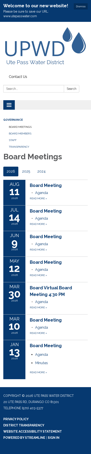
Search (71, 88)
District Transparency (23, 425)
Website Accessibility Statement (32, 431)
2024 (41, 171)
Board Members (20, 133)
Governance (13, 119)
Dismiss (80, 6)
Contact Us (18, 77)
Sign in (53, 437)
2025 (26, 171)
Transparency (19, 146)
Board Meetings (20, 126)
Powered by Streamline (24, 437)
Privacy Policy (16, 419)
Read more (38, 198)
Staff (13, 140)
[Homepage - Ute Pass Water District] (45, 47)
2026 (11, 171)
